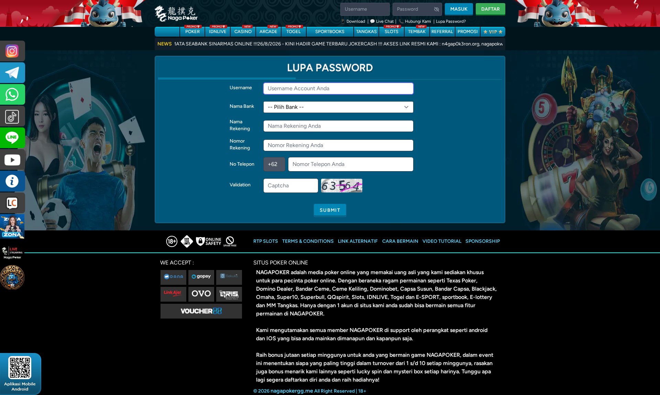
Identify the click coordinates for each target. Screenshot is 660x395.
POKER (192, 30)
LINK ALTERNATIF (358, 241)
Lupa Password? (451, 21)
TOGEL (293, 30)
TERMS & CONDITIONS (308, 241)
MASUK (459, 9)
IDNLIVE (218, 30)
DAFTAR (490, 9)
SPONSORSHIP (482, 241)
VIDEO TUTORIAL (441, 241)
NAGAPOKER (272, 272)
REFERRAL (442, 31)
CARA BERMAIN (400, 241)
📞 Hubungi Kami (415, 21)
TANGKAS (366, 31)
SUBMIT (330, 210)
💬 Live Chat (382, 21)
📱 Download (353, 21)
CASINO (243, 30)
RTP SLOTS (265, 241)
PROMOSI (468, 31)
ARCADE (268, 30)
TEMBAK (417, 30)
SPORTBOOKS (329, 31)
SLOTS (391, 30)
